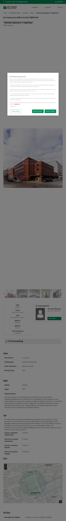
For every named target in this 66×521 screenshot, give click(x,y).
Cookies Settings (16, 111)
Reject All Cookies (38, 111)
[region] (33, 94)
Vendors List (12, 106)
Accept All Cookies (50, 111)
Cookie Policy (17, 104)
